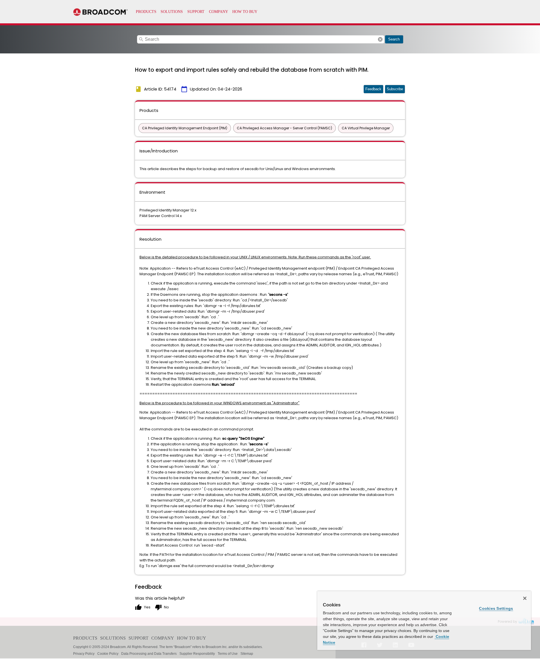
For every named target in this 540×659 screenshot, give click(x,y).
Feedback (373, 89)
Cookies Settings (496, 608)
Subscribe (395, 89)
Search (394, 39)
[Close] (524, 598)
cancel (380, 39)
